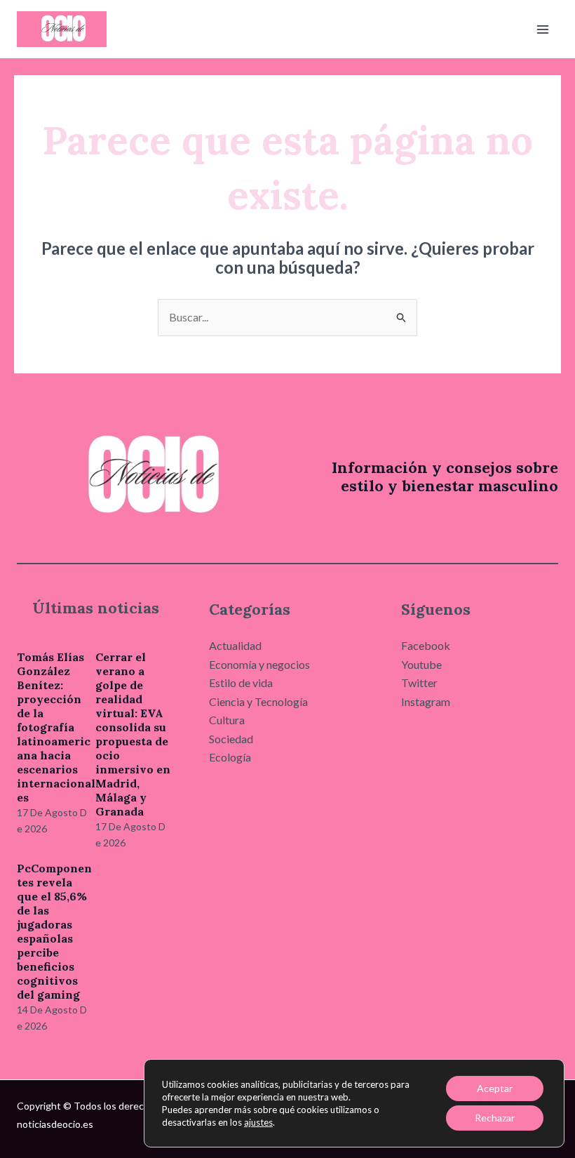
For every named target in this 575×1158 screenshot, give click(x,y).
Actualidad (235, 645)
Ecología (230, 757)
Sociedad (231, 738)
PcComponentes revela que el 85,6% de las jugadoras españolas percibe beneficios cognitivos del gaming (54, 931)
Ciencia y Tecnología (258, 701)
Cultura (227, 719)
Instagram (425, 701)
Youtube (421, 664)
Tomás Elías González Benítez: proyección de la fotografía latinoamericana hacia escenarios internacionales (56, 727)
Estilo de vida (241, 682)
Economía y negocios (259, 664)
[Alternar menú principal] (542, 29)
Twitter (419, 682)
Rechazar (495, 1118)
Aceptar (495, 1088)
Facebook (425, 645)
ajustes (258, 1122)
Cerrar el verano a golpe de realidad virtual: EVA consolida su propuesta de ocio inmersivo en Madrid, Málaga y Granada (132, 734)
